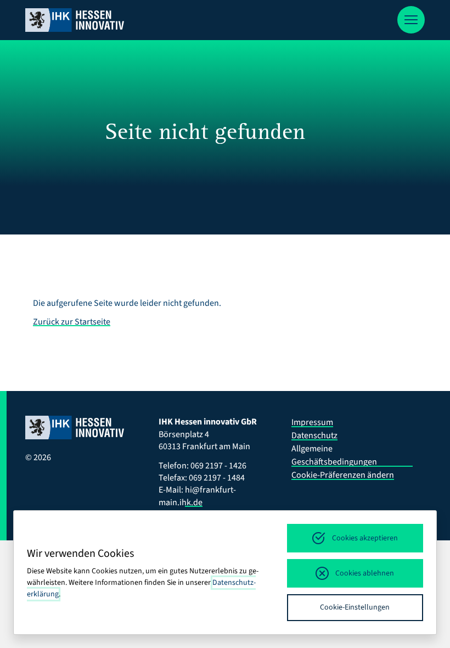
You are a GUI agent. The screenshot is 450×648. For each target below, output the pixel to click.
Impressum (312, 422)
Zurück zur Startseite (71, 322)
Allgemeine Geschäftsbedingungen (334, 455)
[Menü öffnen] (411, 19)
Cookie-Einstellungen (355, 607)
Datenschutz (314, 435)
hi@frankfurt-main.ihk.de (197, 496)
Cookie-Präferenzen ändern (342, 475)
